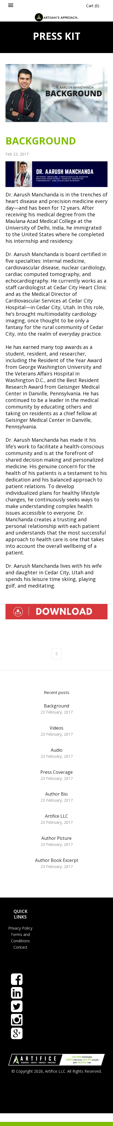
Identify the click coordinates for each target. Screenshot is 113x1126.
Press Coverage (56, 772)
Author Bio (56, 794)
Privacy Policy (20, 928)
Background (56, 706)
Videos (56, 728)
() (92, 5)
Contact (20, 947)
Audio (57, 750)
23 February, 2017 (57, 712)
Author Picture (56, 838)
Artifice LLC (56, 816)
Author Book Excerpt (56, 860)
